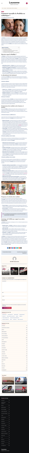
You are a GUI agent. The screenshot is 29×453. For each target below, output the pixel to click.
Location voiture (4, 355)
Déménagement (4, 341)
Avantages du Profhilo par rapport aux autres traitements (11, 52)
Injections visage (4, 349)
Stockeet (14, 319)
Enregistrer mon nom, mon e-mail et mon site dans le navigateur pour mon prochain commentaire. (14, 305)
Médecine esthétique (5, 357)
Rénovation (3, 441)
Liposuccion (3, 353)
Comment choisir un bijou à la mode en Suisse (23, 271)
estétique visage (21, 314)
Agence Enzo (4, 314)
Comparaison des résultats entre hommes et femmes (11, 50)
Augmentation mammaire (5, 327)
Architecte (3, 325)
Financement (4, 347)
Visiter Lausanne (20, 319)
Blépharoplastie (4, 331)
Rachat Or (2, 439)
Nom (3, 292)
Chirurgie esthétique (5, 337)
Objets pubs (3, 359)
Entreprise (3, 343)
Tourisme (2, 443)
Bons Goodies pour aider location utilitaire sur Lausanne (20, 383)
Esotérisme (3, 345)
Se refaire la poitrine (5, 319)
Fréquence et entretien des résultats (9, 51)
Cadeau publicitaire (5, 335)
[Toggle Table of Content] (18, 47)
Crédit (3, 339)
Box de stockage (4, 333)
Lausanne (14, 3)
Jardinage (3, 351)
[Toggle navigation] (2, 3)
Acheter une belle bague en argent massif (14, 271)
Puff (2, 437)
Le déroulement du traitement (7, 49)
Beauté (3, 11)
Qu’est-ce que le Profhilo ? (6, 48)
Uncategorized (3, 445)
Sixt (11, 319)
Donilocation (16, 314)
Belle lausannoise (6, 17)
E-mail (3, 296)
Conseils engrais (10, 314)
